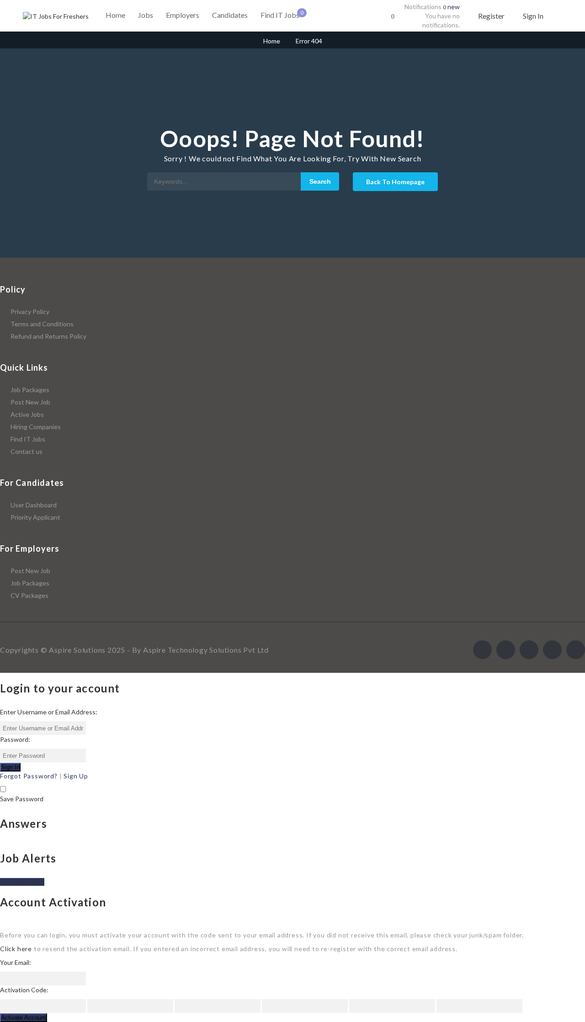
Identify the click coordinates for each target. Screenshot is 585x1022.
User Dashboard (34, 505)
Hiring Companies (36, 427)
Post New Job (30, 402)
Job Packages (30, 390)
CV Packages (29, 595)
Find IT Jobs (280, 15)
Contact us (27, 451)
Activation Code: (24, 990)
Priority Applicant (35, 517)
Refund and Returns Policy (48, 336)
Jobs (145, 15)
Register (491, 15)
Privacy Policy (30, 311)
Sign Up (76, 776)
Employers (182, 15)
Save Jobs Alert (22, 882)
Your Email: (15, 962)
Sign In (533, 15)
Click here (16, 949)
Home (115, 15)
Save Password (21, 799)
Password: (15, 739)
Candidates (230, 15)
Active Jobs (27, 414)
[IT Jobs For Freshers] (56, 16)
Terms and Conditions (42, 324)
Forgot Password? (29, 776)
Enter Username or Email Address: (48, 712)
